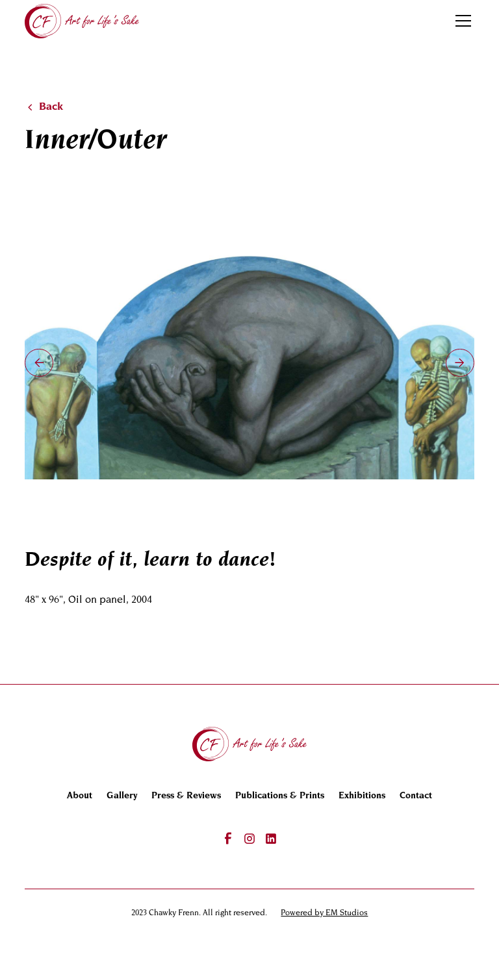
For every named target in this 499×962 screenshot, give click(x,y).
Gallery (122, 796)
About (79, 796)
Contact (416, 796)
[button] (461, 20)
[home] (81, 21)
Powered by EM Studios (324, 913)
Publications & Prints (279, 796)
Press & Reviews (186, 796)
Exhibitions (362, 796)
